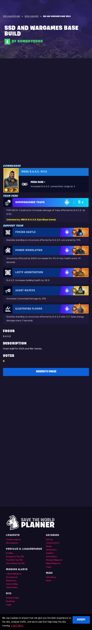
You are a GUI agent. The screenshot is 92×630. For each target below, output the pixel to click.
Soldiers (50, 553)
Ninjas (49, 546)
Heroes (49, 539)
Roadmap (10, 601)
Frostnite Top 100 (14, 560)
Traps (48, 567)
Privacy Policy (12, 598)
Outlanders (51, 549)
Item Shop (51, 577)
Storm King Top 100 (15, 563)
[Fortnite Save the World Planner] (46, 523)
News (48, 580)
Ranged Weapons (54, 560)
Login (8, 604)
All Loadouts (12, 543)
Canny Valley (12, 584)
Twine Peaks (12, 587)
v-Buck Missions (13, 574)
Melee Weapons (53, 563)
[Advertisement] (46, 115)
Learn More (17, 625)
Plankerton (11, 580)
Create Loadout (13, 539)
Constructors (52, 543)
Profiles (9, 553)
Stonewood (11, 577)
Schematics (51, 556)
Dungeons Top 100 (15, 556)
